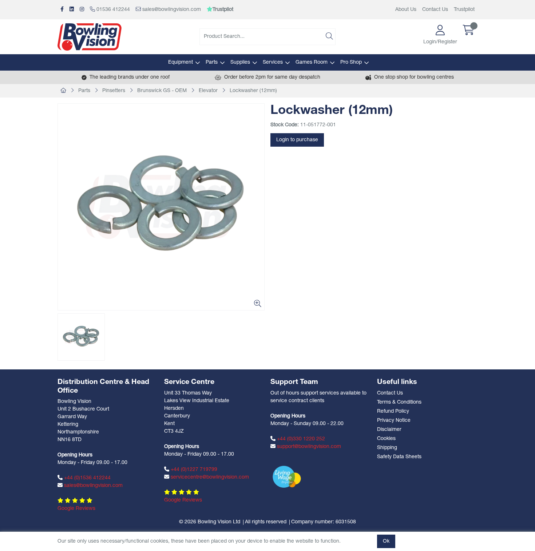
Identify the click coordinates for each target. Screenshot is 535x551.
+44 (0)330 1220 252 (300, 439)
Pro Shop (351, 62)
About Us (405, 9)
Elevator (208, 91)
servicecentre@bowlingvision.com (209, 477)
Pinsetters (113, 91)
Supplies (240, 62)
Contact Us (435, 9)
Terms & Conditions (399, 402)
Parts (212, 62)
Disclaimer (389, 429)
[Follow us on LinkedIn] (72, 9)
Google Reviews (76, 508)
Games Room (312, 62)
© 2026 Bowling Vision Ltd (209, 522)
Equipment (180, 62)
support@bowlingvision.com (308, 446)
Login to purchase (297, 140)
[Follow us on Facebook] (62, 9)
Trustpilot (464, 9)
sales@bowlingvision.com (171, 9)
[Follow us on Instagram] (82, 9)
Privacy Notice (394, 420)
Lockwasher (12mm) (253, 91)
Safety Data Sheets (399, 457)
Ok (386, 541)
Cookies (386, 438)
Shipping (387, 448)
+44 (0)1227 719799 (193, 469)
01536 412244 (112, 9)
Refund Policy (393, 411)
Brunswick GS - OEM (162, 91)
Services (273, 62)
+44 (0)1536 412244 (87, 478)
